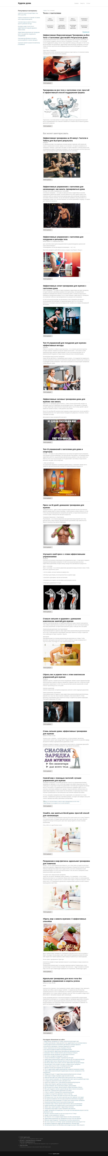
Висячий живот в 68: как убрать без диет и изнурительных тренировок (62, 1064)
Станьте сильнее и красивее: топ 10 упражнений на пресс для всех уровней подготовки (67, 1079)
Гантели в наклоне (61, 19)
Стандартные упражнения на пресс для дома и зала (58, 1080)
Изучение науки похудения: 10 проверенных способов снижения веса (62, 1120)
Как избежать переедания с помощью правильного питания (59, 1046)
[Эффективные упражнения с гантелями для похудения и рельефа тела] (66, 264)
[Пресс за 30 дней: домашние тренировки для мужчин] (66, 535)
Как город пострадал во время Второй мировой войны (58, 1049)
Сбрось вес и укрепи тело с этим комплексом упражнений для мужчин (64, 675)
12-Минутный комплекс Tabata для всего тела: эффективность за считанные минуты (65, 1043)
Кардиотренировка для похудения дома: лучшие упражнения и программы (63, 1105)
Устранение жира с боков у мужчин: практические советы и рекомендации (63, 1103)
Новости (82, 3)
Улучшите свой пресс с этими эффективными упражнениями (64, 555)
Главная (76, 3)
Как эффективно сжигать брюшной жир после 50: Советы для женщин (62, 1061)
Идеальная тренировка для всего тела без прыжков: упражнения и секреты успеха (62, 979)
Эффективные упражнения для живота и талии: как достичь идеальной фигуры (64, 1059)
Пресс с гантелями (73, 19)
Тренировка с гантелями (84, 19)
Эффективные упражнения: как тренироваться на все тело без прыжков (63, 1118)
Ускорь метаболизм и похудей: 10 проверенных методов (59, 1057)
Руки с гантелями (50, 19)
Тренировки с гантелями (50, 26)
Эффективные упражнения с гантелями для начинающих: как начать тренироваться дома (64, 187)
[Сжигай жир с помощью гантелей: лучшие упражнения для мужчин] (66, 802)
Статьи (88, 3)
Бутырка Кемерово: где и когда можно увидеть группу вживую (60, 1085)
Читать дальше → (47, 83)
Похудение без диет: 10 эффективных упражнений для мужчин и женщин (63, 1074)
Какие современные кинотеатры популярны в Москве (57, 1048)
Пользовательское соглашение (33, 1140)
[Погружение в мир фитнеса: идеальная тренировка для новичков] (66, 897)
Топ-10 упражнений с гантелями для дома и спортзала (63, 450)
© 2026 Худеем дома (25, 1137)
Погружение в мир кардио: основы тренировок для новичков (60, 1108)
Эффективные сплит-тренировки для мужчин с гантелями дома (64, 287)
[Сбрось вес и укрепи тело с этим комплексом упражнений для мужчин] (66, 712)
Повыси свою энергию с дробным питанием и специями (59, 1084)
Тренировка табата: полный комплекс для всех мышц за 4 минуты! (60, 1052)
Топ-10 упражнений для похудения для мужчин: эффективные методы (64, 344)
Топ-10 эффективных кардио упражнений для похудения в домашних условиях (64, 1069)
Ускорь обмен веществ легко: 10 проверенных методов (59, 1066)
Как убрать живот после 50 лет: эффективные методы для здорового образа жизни (27, 28)
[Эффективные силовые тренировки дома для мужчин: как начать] (66, 430)
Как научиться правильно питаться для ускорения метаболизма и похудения (64, 1098)
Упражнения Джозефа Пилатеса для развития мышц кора (59, 1102)
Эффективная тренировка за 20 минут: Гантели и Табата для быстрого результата (65, 139)
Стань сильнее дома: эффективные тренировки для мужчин (65, 732)
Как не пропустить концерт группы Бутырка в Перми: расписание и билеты (63, 1087)
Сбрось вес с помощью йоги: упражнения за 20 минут (58, 1090)
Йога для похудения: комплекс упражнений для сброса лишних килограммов (64, 1089)
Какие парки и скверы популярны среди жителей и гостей (59, 1075)
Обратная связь (24, 1145)
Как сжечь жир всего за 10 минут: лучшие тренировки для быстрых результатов (65, 1121)
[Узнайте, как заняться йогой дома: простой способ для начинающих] (66, 839)
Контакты (22, 1140)
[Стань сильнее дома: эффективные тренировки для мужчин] (66, 758)
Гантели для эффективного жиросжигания (61, 27)
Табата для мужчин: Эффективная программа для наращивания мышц (61, 1051)
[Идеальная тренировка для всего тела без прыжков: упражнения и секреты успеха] (66, 1018)
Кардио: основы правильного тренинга (54, 1115)
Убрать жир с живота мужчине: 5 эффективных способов (64, 920)
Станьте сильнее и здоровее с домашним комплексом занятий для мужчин (62, 619)
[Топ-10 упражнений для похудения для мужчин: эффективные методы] (66, 378)
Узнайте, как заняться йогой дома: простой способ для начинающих (66, 814)
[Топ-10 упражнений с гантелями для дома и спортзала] (66, 482)
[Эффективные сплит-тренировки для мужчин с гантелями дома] (66, 320)
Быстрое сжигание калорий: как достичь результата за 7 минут (61, 1113)
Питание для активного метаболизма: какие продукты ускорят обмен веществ (64, 1125)
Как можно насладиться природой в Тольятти (56, 1056)
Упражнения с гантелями (84, 26)
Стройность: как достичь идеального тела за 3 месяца (58, 1094)
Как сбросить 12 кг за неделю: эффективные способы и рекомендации (62, 1116)
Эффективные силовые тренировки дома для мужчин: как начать (64, 400)
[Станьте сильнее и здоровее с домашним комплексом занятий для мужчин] (66, 655)
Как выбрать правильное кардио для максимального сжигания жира (62, 1123)
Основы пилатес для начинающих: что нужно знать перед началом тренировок (65, 1100)
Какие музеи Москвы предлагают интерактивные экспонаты (59, 1054)
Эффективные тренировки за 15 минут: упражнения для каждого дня (61, 1041)
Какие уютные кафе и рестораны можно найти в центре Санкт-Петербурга (63, 1077)
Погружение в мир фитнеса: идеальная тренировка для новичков (66, 862)
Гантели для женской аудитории (73, 27)
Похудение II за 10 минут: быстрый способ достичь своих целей (61, 1095)
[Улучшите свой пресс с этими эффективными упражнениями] (66, 597)
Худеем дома (24, 3)
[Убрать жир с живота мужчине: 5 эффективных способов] (66, 937)
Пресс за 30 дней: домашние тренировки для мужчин (63, 506)
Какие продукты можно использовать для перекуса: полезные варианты (62, 1044)
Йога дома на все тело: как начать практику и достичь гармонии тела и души (64, 1097)
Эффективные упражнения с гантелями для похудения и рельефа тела (63, 238)
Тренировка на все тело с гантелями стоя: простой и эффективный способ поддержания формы (66, 91)
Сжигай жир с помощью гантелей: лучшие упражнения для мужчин (62, 779)
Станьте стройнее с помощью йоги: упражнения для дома (59, 1092)
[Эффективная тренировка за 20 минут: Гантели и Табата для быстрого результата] (66, 165)
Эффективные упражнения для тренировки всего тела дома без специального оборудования (29, 34)
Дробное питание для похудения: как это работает (57, 1067)
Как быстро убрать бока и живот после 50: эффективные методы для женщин (64, 1062)
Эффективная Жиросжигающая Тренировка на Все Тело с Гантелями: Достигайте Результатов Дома (66, 36)
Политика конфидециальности (27, 1142)
